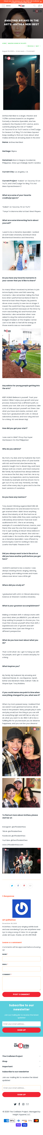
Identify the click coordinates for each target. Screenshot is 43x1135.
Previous (30, 46)
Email (5, 964)
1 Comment (30, 51)
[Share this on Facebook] (18, 885)
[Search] (34, 5)
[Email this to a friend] (30, 885)
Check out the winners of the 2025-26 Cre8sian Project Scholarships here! (21, 1)
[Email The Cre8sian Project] (27, 1104)
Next (37, 46)
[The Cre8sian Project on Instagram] (23, 1104)
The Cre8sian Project (18, 1111)
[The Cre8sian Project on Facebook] (19, 1104)
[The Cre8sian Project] (21, 5)
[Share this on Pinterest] (24, 885)
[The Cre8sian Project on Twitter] (15, 1104)
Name (5, 954)
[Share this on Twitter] (12, 885)
